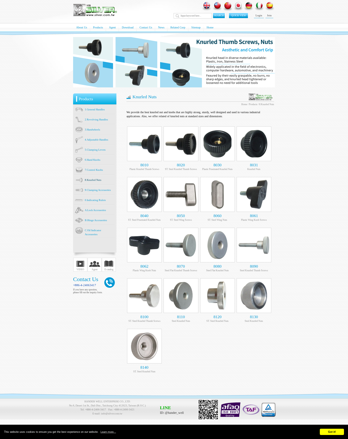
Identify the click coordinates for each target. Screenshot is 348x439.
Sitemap (196, 27)
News (161, 27)
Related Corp (177, 27)
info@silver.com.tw (111, 413)
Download (128, 27)
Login (259, 15)
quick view (238, 15)
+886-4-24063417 (84, 285)
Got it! (332, 431)
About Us (81, 27)
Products (98, 27)
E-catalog (109, 269)
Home (210, 27)
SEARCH (219, 15)
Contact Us (146, 27)
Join (269, 15)
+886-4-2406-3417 (95, 409)
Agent (112, 27)
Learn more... (108, 431)
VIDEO (80, 269)
